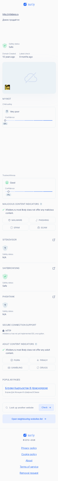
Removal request (29, 472)
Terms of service (29, 466)
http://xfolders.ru (10, 14)
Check (44, 407)
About (29, 460)
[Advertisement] (29, 31)
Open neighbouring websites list (27, 419)
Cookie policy (29, 454)
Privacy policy (29, 448)
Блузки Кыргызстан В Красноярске (26, 388)
